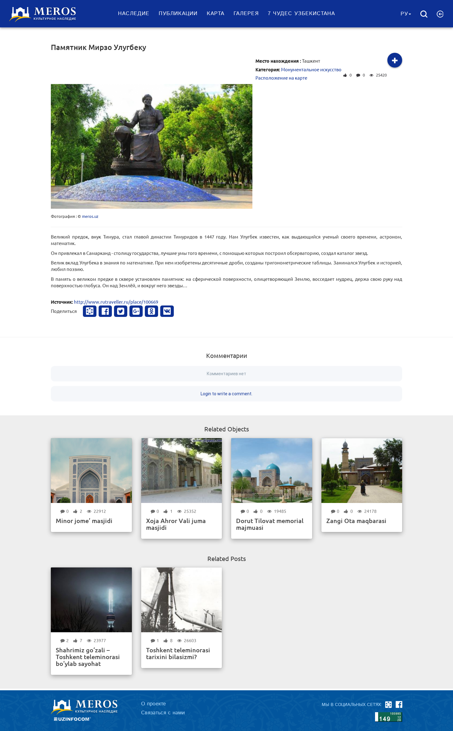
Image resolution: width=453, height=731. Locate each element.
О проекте (153, 704)
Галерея (246, 13)
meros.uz (90, 216)
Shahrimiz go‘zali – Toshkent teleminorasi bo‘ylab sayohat (88, 656)
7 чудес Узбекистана (301, 13)
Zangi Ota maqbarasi (356, 521)
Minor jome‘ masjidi (84, 521)
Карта (215, 13)
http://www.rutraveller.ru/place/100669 (116, 302)
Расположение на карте (281, 78)
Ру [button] (404, 14)
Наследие (133, 13)
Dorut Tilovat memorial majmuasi (270, 524)
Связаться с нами (163, 712)
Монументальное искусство (311, 69)
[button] (440, 14)
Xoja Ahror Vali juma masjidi (176, 524)
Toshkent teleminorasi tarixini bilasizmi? (178, 653)
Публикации (178, 13)
